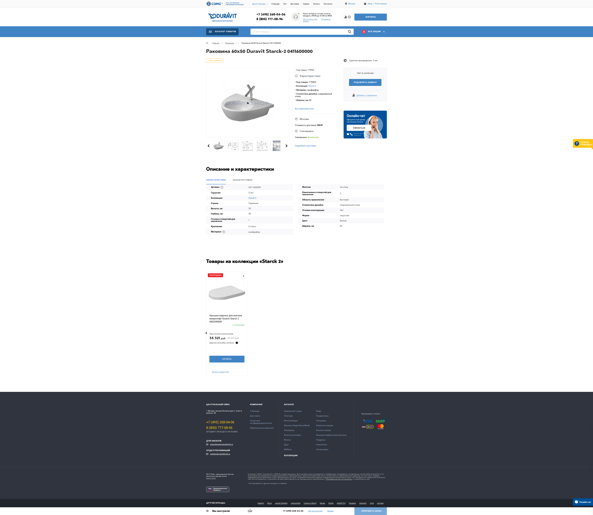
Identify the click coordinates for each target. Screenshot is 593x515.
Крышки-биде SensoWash (297, 425)
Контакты (328, 4)
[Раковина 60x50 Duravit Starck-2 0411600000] (250, 510)
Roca (269, 503)
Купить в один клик (220, 372)
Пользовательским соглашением (339, 479)
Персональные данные (261, 428)
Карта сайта (211, 478)
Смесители (321, 444)
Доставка (294, 4)
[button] (206, 333)
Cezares (352, 503)
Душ (286, 444)
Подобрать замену (365, 82)
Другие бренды (258, 4)
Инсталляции (291, 420)
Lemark (380, 503)
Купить (226, 359)
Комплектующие (324, 425)
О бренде (275, 4)
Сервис (306, 4)
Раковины (289, 430)
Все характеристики (304, 109)
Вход (370, 3)
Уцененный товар (293, 411)
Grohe (331, 503)
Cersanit (362, 503)
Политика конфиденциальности (261, 421)
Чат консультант (310, 19)
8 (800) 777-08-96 (269, 19)
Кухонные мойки (292, 435)
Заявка (330, 511)
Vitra (372, 503)
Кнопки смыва (323, 430)
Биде (318, 411)
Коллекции (291, 456)
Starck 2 (312, 86)
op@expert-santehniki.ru (220, 454)
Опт (285, 4)
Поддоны (321, 440)
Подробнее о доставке (305, 146)
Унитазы (288, 416)
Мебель (288, 449)
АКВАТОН (341, 503)
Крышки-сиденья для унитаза (331, 435)
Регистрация (381, 3)
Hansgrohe (295, 503)
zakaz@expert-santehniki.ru (221, 444)
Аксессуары (322, 449)
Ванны (287, 440)
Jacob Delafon (281, 503)
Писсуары (321, 420)
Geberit (261, 503)
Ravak (322, 503)
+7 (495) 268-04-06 (270, 14)
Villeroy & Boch (310, 503)
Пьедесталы (322, 416)
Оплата (316, 4)
